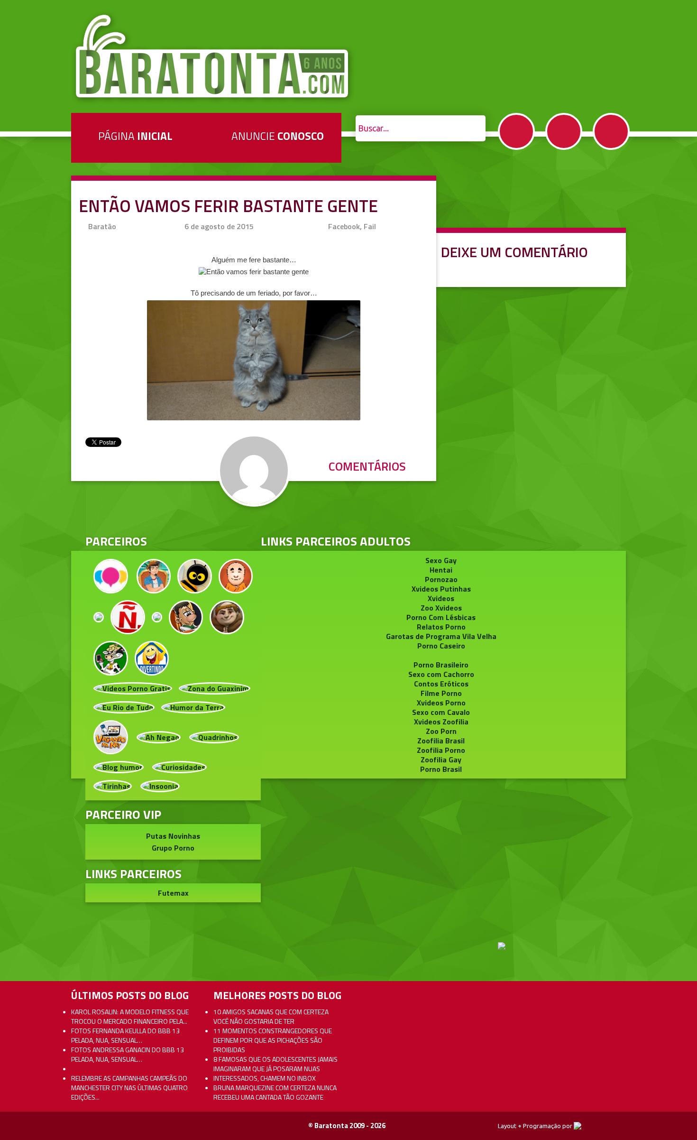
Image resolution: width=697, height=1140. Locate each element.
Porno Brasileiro (440, 664)
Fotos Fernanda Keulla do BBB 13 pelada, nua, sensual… (125, 1035)
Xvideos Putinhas (441, 588)
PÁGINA (135, 136)
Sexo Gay (441, 560)
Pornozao (441, 579)
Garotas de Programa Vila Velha (441, 636)
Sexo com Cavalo (441, 712)
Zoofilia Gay (441, 759)
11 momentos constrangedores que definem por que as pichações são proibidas (272, 1040)
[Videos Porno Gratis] (132, 687)
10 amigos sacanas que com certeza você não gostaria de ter (271, 1016)
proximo (29, 521)
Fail (370, 226)
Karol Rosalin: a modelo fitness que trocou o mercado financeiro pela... (130, 1016)
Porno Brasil (441, 769)
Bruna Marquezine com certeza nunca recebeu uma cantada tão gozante (275, 1092)
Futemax (173, 893)
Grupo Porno (173, 847)
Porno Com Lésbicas (441, 617)
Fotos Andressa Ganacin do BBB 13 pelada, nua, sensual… (127, 1054)
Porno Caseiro (441, 645)
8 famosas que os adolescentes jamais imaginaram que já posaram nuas (275, 1064)
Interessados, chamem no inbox (264, 1078)
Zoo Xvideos (441, 607)
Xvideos (441, 598)
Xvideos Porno (441, 702)
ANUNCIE (277, 136)
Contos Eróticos (441, 683)
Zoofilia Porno (441, 750)
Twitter (563, 131)
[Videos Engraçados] (152, 657)
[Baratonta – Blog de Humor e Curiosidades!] (213, 56)
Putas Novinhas (173, 836)
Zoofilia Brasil (441, 740)
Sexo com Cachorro (441, 674)
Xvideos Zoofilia (441, 721)
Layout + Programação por (536, 1125)
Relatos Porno (441, 626)
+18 (611, 131)
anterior (668, 521)
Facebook (516, 131)
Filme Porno (441, 693)
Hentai (441, 569)
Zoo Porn (441, 731)
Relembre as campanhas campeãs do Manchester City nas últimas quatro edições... (129, 1087)
